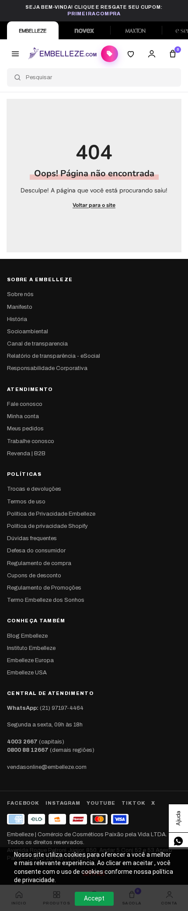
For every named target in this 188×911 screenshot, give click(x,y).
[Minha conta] (151, 53)
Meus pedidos (25, 429)
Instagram (62, 803)
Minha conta (23, 416)
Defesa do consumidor (36, 551)
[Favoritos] (130, 53)
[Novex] (84, 30)
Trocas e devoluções (34, 489)
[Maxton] (136, 30)
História (17, 319)
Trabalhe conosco (30, 441)
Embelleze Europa (30, 660)
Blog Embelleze (27, 636)
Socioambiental (27, 331)
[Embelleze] (33, 30)
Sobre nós (20, 294)
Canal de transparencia (37, 344)
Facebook (23, 803)
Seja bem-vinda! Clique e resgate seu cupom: (94, 10)
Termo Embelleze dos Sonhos (45, 600)
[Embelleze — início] (62, 53)
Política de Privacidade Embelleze (51, 514)
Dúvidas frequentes (32, 538)
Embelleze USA (27, 673)
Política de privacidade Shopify (47, 526)
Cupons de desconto (34, 575)
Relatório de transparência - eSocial (53, 356)
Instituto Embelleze (31, 648)
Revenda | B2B (26, 453)
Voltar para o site (94, 205)
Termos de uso (26, 502)
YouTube (101, 803)
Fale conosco (24, 404)
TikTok (133, 803)
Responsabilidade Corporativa (47, 368)
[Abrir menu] (15, 53)
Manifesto (19, 307)
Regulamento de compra (39, 563)
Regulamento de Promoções (44, 588)
